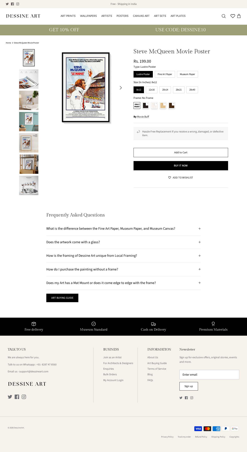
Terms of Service (156, 369)
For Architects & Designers (118, 363)
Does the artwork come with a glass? (73, 242)
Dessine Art (19, 427)
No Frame (137, 105)
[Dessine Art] (23, 16)
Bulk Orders (110, 374)
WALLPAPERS (88, 16)
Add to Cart (180, 152)
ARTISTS (106, 16)
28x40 (192, 88)
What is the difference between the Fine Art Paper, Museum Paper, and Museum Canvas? (110, 228)
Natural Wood (163, 105)
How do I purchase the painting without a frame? (82, 269)
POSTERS (123, 16)
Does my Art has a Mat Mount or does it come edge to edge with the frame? (101, 282)
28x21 (178, 88)
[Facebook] (12, 4)
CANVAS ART (141, 16)
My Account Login (113, 380)
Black (145, 105)
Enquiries (108, 369)
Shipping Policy (218, 436)
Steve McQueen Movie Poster (26, 42)
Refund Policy (201, 436)
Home (8, 42)
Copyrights (234, 436)
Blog (150, 374)
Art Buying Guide (157, 363)
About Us (152, 357)
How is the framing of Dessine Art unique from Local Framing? (91, 255)
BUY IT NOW (181, 166)
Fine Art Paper (165, 73)
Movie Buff (143, 117)
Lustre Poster (143, 73)
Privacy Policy (167, 436)
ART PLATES (178, 16)
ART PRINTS (68, 16)
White (154, 105)
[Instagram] (17, 4)
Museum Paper (187, 73)
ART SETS (160, 16)
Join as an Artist (112, 357)
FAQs (150, 380)
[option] (85, 87)
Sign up (188, 386)
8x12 (138, 88)
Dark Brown (171, 105)
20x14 (165, 88)
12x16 (151, 88)
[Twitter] (7, 4)
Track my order (184, 436)
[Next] (121, 88)
